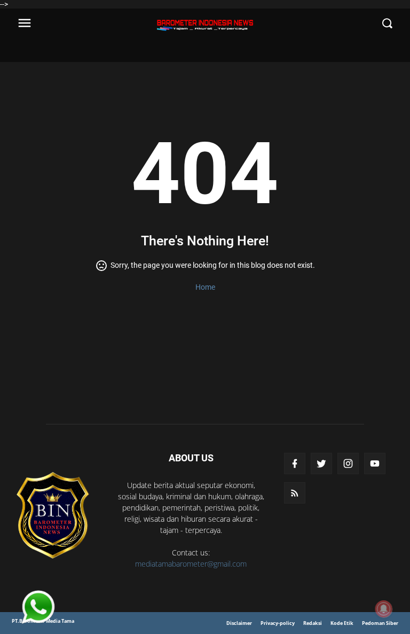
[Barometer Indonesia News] (52, 515)
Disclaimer (239, 623)
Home (205, 287)
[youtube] (374, 463)
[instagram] (348, 463)
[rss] (294, 493)
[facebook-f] (294, 463)
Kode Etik (341, 623)
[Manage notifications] (383, 608)
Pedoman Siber (380, 623)
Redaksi (312, 623)
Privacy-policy (278, 623)
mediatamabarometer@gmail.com (191, 564)
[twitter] (321, 463)
